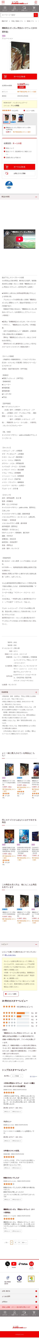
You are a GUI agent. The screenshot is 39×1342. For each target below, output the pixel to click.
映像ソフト (30, 21)
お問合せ (4, 1302)
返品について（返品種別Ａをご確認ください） (19, 153)
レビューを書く (30, 110)
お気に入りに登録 (19, 173)
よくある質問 (6, 1296)
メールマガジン (31, 1268)
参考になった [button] (7, 1111)
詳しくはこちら (10, 955)
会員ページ (15, 1314)
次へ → (24, 1242)
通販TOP (5, 21)
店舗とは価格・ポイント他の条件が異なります (16, 1307)
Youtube (14, 1267)
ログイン (36, 4)
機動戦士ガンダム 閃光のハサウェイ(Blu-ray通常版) (18, 128)
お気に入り (24, 1314)
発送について (10, 148)
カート (34, 1314)
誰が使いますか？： (10, 1108)
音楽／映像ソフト (17, 21)
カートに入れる (19, 76)
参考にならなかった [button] (16, 1111)
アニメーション (7, 38)
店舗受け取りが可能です (13, 157)
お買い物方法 (6, 1291)
